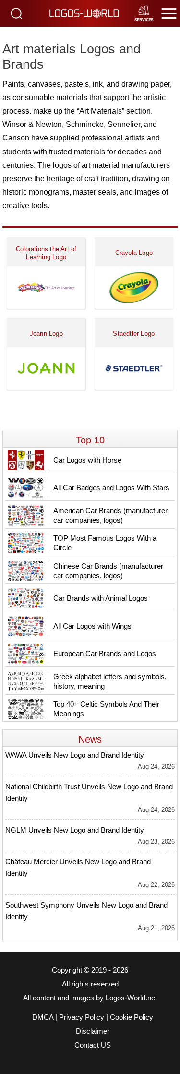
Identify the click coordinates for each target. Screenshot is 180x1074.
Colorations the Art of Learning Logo (46, 253)
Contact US (92, 1045)
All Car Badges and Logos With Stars (111, 487)
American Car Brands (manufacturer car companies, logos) (110, 515)
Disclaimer (92, 1031)
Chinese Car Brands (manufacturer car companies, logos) (108, 571)
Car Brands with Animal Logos (100, 598)
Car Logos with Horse (87, 460)
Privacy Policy (81, 1017)
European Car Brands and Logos (104, 653)
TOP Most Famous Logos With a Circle (104, 543)
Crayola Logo (134, 252)
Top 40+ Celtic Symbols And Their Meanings (106, 709)
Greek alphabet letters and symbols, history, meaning (110, 681)
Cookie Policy (131, 1017)
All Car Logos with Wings (92, 626)
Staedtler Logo (134, 333)
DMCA (42, 1017)
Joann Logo (46, 333)
